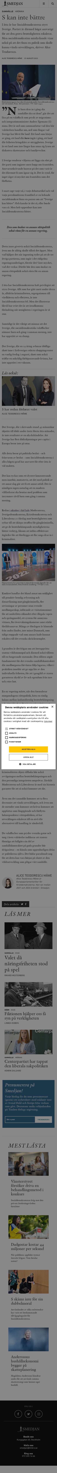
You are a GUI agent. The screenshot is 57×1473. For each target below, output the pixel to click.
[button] (28, 764)
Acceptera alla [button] (28, 749)
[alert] (28, 736)
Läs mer (48, 721)
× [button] (52, 707)
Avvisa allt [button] (28, 757)
